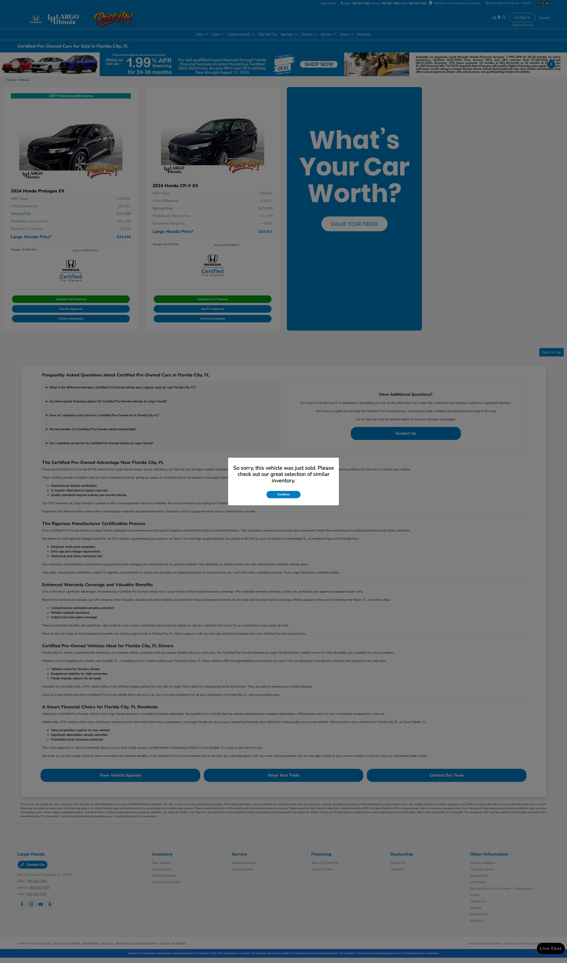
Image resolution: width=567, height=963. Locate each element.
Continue (283, 494)
